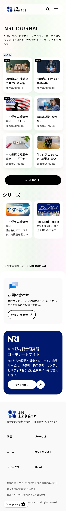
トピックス (13, 467)
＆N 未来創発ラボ (14, 266)
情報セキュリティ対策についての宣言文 (26, 494)
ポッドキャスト (43, 452)
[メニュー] (56, 9)
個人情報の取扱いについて (20, 488)
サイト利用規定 (26, 482)
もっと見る (30, 180)
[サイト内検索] (47, 9)
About (38, 467)
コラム (10, 452)
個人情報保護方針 (46, 482)
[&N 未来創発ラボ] (16, 9)
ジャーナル (40, 436)
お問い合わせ (19, 315)
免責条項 (11, 482)
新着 (9, 436)
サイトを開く (22, 384)
